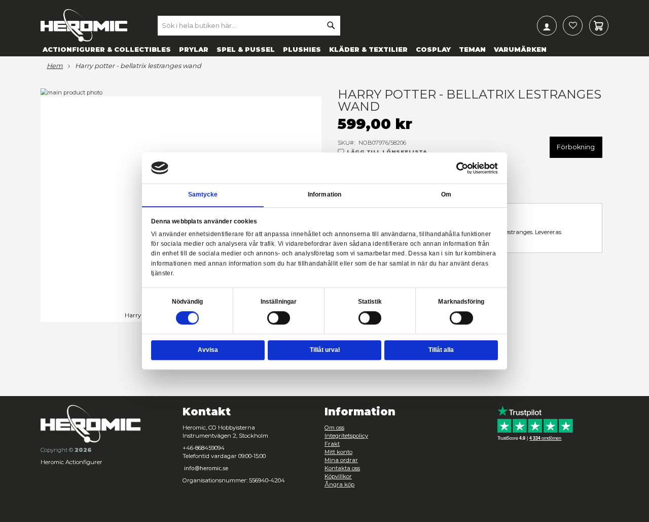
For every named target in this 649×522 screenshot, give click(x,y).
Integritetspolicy (346, 435)
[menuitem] (107, 49)
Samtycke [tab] (203, 195)
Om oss (334, 427)
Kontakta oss (342, 468)
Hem (55, 66)
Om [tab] (446, 195)
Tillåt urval (325, 349)
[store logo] (84, 25)
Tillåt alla (441, 349)
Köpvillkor (338, 476)
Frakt (332, 443)
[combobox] (249, 25)
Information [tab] (324, 195)
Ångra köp (339, 484)
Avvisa (208, 349)
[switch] (279, 318)
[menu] (324, 49)
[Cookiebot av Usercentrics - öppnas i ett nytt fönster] (462, 168)
